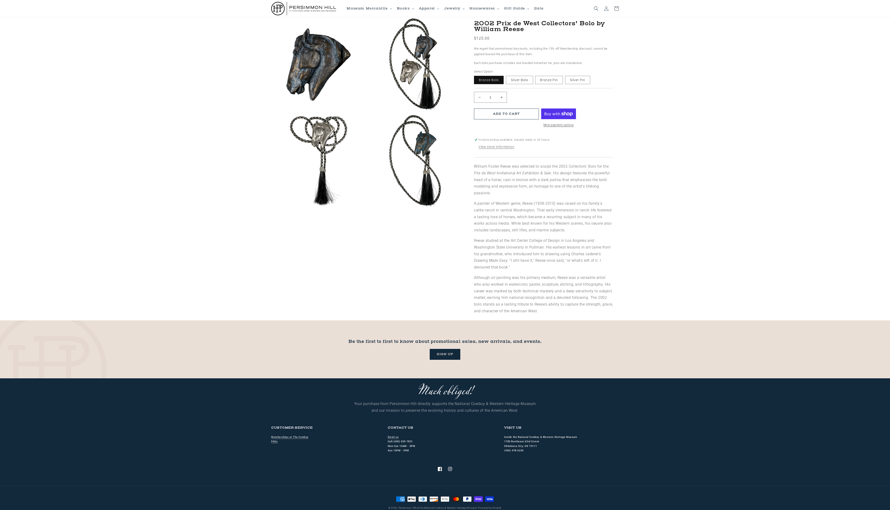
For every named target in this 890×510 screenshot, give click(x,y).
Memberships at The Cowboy (289, 437)
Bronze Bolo (489, 80)
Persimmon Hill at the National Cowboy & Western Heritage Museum (438, 508)
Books (403, 8)
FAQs (274, 441)
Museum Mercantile (367, 8)
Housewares (482, 8)
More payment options (559, 125)
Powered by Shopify (490, 508)
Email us (393, 437)
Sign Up (445, 354)
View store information (496, 147)
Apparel (427, 8)
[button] (369, 8)
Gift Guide (514, 8)
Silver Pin (577, 80)
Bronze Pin (549, 80)
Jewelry (452, 8)
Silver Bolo (519, 80)
